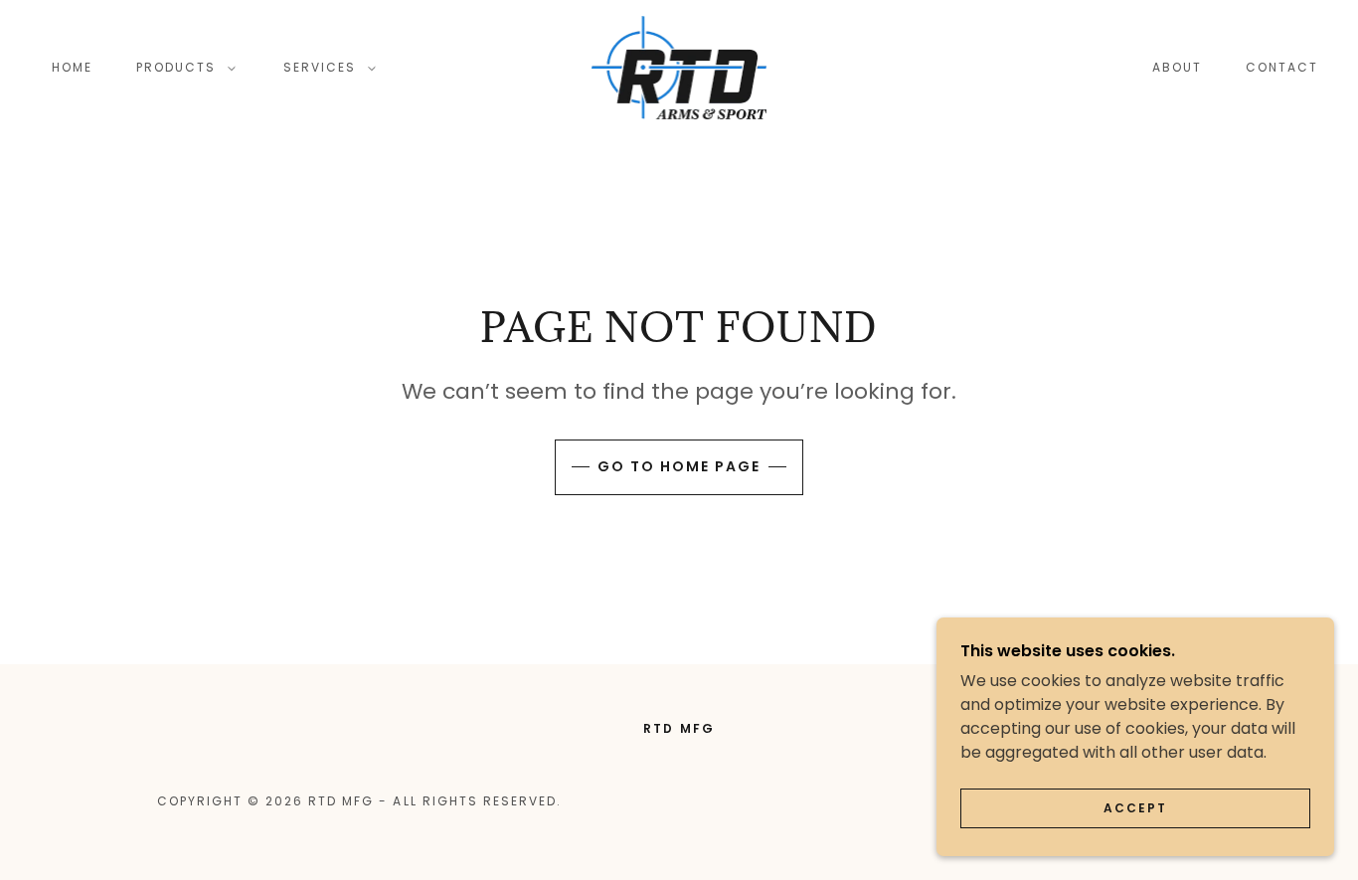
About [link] (1177, 67)
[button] (182, 68)
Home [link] (72, 67)
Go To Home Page (679, 466)
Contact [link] (1282, 67)
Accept (1135, 807)
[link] (678, 66)
